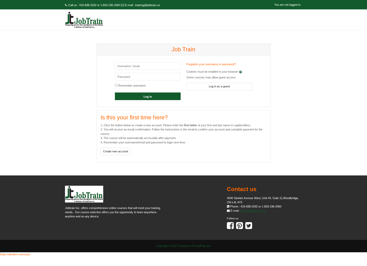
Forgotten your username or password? (211, 64)
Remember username (132, 85)
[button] (241, 72)
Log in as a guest (219, 86)
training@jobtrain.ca (147, 5)
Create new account (115, 151)
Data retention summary (15, 254)
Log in (148, 96)
